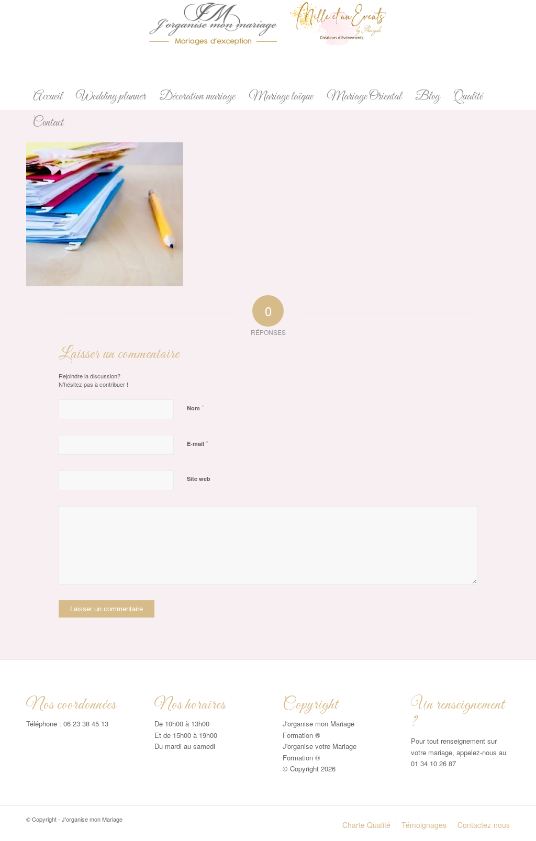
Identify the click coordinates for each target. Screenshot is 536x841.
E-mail (197, 443)
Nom (195, 407)
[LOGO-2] (268, 42)
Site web (198, 479)
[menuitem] (47, 97)
